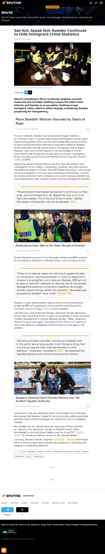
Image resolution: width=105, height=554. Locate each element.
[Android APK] (9, 532)
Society (48, 451)
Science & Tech (58, 503)
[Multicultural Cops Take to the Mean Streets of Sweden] (52, 226)
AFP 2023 (19, 88)
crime (28, 456)
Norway (71, 439)
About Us (5, 524)
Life (24, 451)
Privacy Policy (58, 524)
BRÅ (18, 159)
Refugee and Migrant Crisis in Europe (67, 451)
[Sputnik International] (12, 5)
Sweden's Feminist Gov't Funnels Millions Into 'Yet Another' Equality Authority (48, 399)
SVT (73, 201)
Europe (40, 451)
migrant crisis (38, 456)
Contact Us (35, 524)
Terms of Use (24, 524)
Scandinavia (19, 456)
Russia (24, 503)
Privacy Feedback (72, 524)
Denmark (59, 439)
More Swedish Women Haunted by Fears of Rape (50, 121)
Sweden (85, 451)
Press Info (14, 524)
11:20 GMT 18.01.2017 (22, 39)
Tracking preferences (88, 524)
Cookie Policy (46, 524)
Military (45, 503)
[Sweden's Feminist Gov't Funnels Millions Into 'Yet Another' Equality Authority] (52, 378)
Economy (34, 503)
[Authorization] (90, 2)
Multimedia (72, 503)
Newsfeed (31, 451)
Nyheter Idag (64, 293)
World (17, 451)
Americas (14, 503)
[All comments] (3, 550)
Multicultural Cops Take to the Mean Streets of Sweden (50, 245)
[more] (88, 128)
